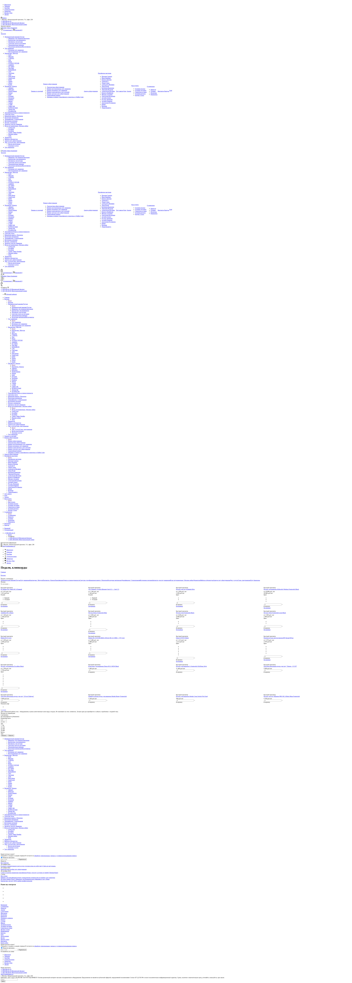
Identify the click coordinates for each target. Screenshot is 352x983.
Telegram (7, 6)
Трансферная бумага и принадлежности (67, 580)
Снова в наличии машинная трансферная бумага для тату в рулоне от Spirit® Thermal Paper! (29, 872)
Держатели (196, 580)
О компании (12, 515)
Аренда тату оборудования (221, 580)
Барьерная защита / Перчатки (98, 580)
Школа (3, 923)
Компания (4, 905)
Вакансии (4, 916)
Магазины (4, 913)
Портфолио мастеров (14, 459)
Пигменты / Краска (18, 367)
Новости (3, 908)
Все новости (5, 863)
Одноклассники (9, 9)
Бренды (3, 933)
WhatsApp (7, 11)
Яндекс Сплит (5, 929)
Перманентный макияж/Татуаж (21, 307)
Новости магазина (8, 857)
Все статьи (4, 876)
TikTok (6, 14)
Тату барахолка (255, 580)
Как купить (11, 502)
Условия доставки (6, 926)
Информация (5, 931)
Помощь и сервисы (7, 918)
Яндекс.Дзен (8, 13)
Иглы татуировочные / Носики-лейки (23, 409)
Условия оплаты (6, 924)
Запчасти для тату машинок (161, 580)
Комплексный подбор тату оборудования (13, 869)
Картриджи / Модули (18, 330)
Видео (3, 938)
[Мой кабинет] (2, 270)
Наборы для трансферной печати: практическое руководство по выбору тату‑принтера (28, 877)
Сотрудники (4, 911)
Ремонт (3, 919)
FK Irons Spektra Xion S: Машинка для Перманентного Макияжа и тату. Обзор (25, 879)
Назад (10, 301)
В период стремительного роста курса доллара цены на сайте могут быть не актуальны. (28, 866)
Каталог (10, 302)
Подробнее (4, 606)
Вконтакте (7, 4)
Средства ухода (84, 580)
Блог (2, 934)
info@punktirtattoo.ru (9, 546)
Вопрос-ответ (5, 939)
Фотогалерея (5, 936)
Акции (3, 910)
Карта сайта (4, 943)
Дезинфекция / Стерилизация (130, 580)
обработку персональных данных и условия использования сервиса (55, 855)
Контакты (4, 941)
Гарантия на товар (6, 928)
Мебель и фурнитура (206, 580)
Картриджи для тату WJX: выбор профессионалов (16, 881)
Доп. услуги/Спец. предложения (22, 429)
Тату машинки (16, 322)
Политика (4, 915)
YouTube (7, 8)
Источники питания (146, 580)
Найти (3, 981)
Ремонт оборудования (15, 441)
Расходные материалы (114, 580)
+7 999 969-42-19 (6, 21)
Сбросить (11, 735)
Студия (3, 921)
